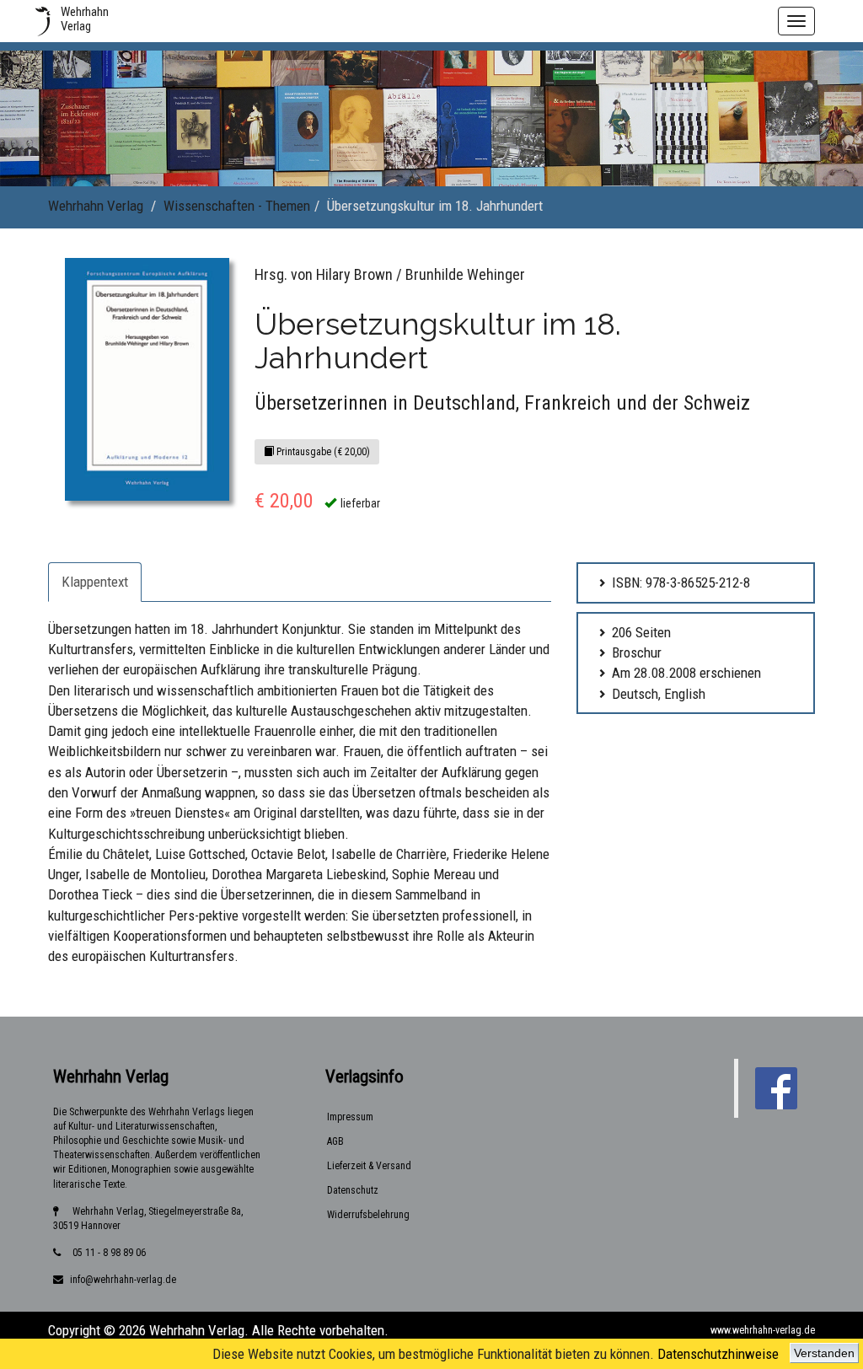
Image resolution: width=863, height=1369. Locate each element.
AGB (335, 1141)
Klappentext (95, 581)
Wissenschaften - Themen (236, 205)
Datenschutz (352, 1190)
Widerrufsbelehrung (368, 1215)
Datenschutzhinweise (718, 1353)
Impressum (350, 1117)
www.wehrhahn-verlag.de (762, 1330)
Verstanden (824, 1353)
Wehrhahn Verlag (95, 205)
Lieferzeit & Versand (369, 1166)
